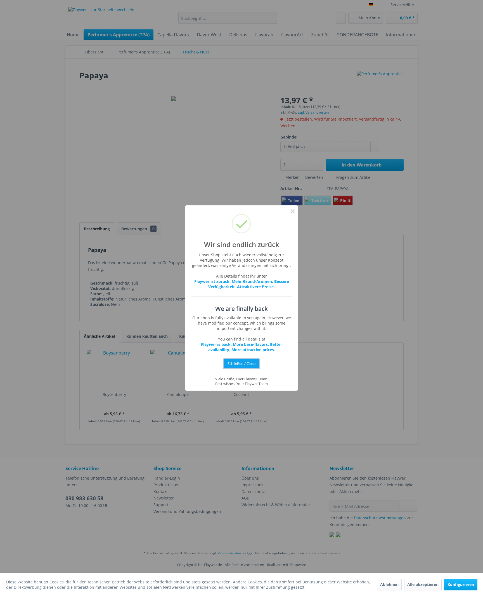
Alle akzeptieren (423, 584)
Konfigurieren (461, 584)
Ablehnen (389, 584)
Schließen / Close (241, 363)
